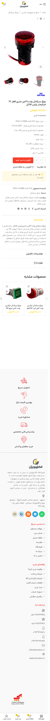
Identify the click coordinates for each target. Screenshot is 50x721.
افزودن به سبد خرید (23, 160)
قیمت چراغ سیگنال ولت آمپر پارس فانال (21, 197)
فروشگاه (39, 547)
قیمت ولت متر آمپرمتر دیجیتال (33, 200)
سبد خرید (38, 587)
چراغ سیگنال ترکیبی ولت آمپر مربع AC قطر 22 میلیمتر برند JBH (13, 309)
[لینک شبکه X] (29, 209)
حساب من (38, 533)
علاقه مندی (37, 538)
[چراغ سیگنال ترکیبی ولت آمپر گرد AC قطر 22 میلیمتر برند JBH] (35, 293)
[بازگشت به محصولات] (40, 18)
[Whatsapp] (42, 514)
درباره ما (39, 551)
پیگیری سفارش (36, 596)
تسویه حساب (36, 592)
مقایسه (39, 542)
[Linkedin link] (22, 209)
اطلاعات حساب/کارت (34, 583)
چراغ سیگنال (13, 12)
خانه (44, 12)
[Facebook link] (32, 209)
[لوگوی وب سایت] (24, 4)
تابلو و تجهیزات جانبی (30, 12)
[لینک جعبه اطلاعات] (24, 383)
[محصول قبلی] (44, 18)
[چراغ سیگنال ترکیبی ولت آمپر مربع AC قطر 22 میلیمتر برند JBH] (13, 293)
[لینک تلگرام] (18, 209)
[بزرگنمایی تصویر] (41, 67)
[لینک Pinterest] (25, 209)
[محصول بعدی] (37, 18)
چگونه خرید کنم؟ (35, 569)
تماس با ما (38, 556)
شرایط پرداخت (36, 574)
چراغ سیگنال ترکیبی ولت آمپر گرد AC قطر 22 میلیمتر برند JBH (35, 308)
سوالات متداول (36, 529)
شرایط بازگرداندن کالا (34, 578)
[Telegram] (35, 514)
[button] (43, 47)
